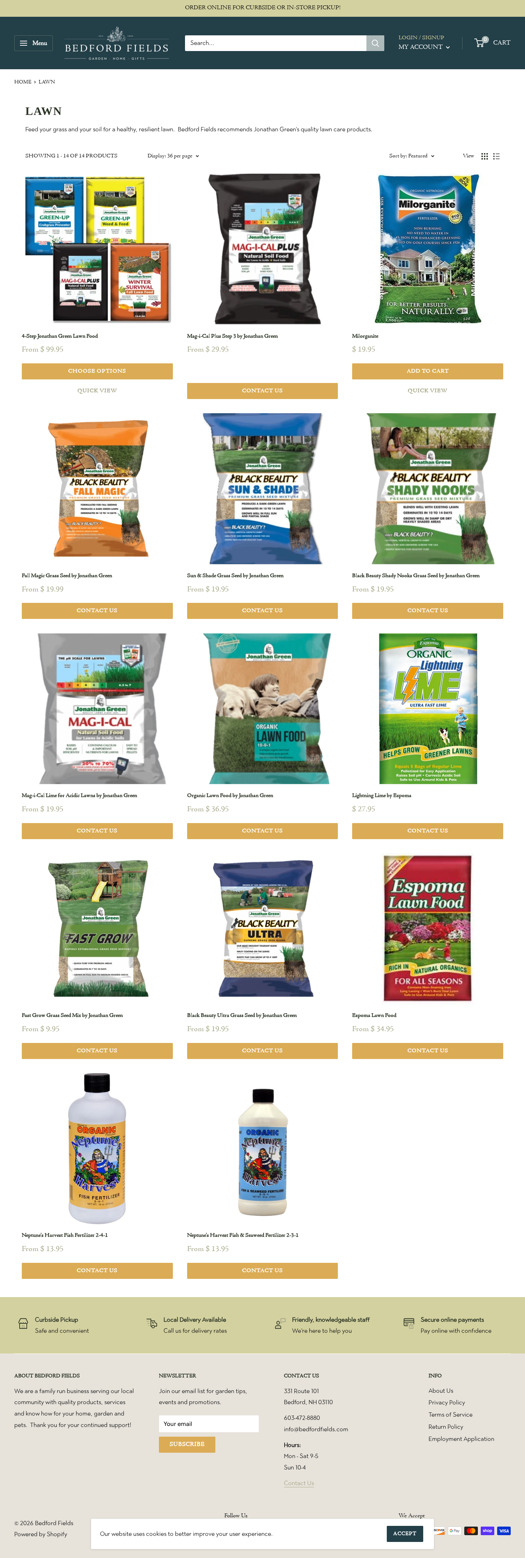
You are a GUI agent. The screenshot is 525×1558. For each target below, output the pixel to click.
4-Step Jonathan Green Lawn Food (60, 336)
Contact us (262, 390)
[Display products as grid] (484, 156)
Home (22, 82)
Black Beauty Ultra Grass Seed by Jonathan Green (242, 1015)
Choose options (97, 371)
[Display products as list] (496, 156)
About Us (441, 1390)
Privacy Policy (447, 1402)
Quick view (97, 390)
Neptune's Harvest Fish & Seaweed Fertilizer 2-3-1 (243, 1235)
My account (421, 47)
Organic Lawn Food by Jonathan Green (230, 795)
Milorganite (365, 336)
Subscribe (187, 1444)
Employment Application (461, 1438)
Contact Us (299, 1483)
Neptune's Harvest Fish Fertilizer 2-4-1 (65, 1235)
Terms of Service (450, 1414)
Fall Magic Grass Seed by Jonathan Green (67, 575)
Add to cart (428, 371)
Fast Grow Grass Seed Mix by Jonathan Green (72, 1015)
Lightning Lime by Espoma (381, 795)
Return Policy (446, 1426)
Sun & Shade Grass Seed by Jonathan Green (235, 575)
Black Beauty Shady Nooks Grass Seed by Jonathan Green (416, 575)
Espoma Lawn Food (374, 1015)
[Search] (375, 43)
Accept (405, 1534)
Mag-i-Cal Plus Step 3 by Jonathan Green (232, 336)
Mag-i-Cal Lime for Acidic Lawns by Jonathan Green (79, 795)
